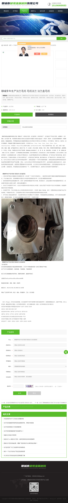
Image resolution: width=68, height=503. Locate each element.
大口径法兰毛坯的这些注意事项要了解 (14, 455)
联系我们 (60, 11)
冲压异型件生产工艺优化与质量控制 (14, 418)
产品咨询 (17, 114)
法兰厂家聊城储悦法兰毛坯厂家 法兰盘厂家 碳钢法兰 (53, 402)
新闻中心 (33, 11)
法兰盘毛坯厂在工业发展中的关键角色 (14, 447)
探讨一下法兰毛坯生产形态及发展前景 (14, 451)
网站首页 (6, 11)
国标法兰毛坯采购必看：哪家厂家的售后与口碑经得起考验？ (20, 443)
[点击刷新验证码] (29, 386)
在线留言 (51, 11)
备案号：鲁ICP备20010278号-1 (40, 498)
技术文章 (42, 11)
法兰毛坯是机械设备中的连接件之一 (14, 431)
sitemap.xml (53, 498)
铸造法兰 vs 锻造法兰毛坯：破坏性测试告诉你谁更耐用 (19, 439)
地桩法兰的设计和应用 (10, 435)
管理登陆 (35, 500)
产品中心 (24, 11)
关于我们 (15, 11)
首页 (10, 45)
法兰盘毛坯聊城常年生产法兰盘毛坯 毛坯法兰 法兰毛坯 (20, 402)
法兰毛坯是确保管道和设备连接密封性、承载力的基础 (19, 423)
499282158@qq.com (38, 476)
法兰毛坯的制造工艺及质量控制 (12, 427)
